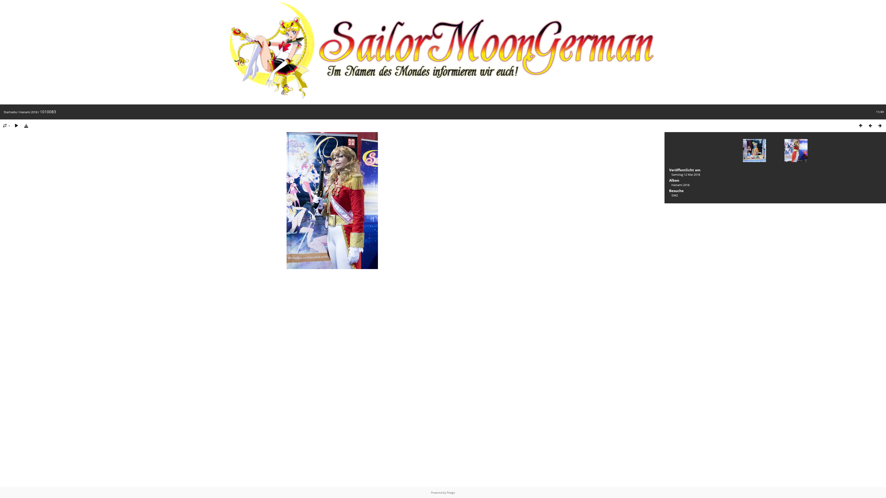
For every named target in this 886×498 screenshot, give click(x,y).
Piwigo (451, 493)
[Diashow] (16, 125)
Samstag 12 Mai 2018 (685, 174)
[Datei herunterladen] (26, 125)
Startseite (10, 112)
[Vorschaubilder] (860, 125)
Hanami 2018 (28, 112)
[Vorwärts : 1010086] (880, 125)
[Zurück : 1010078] (870, 125)
